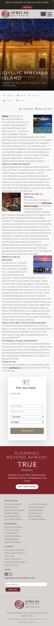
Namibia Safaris (11, 513)
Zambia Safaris (35, 513)
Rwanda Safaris (12, 516)
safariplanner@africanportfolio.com (34, 619)
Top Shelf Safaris (12, 542)
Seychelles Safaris (13, 519)
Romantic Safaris (12, 536)
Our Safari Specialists (14, 550)
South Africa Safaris (37, 504)
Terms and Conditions (15, 562)
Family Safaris (11, 533)
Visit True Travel (27, 487)
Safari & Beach (11, 539)
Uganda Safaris (35, 510)
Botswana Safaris (12, 504)
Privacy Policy (11, 565)
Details (27, 7)
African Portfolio (14, 14)
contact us (14, 368)
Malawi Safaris (35, 516)
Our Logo (9, 556)
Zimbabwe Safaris (37, 519)
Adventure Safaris (13, 527)
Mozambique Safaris (14, 510)
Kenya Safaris (11, 507)
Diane (5, 116)
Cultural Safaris (12, 530)
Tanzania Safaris (36, 507)
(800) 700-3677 (13, 619)
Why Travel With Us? (14, 553)
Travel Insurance (12, 559)
